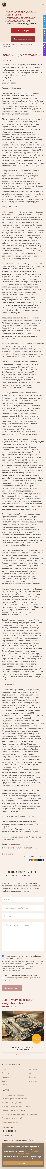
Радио (4, 1085)
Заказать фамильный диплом (14, 1099)
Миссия (32, 1073)
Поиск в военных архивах (13, 1095)
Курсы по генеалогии (11, 1122)
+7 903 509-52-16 (9, 1131)
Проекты (6, 1073)
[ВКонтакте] (30, 860)
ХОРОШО (23, 1163)
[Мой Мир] (36, 860)
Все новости (7, 854)
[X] (39, 860)
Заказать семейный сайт (12, 1118)
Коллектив (6, 1077)
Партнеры (33, 1069)
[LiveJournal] (42, 860)
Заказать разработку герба (13, 1110)
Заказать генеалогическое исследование (23, 1048)
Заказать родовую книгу (12, 1102)
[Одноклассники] (33, 860)
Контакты (33, 1081)
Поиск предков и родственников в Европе (19, 1114)
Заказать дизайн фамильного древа (17, 1106)
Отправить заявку (12, 988)
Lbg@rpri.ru (7, 1135)
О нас (4, 1069)
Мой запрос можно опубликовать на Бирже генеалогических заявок (21, 957)
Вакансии (32, 1077)
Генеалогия (15, 844)
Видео (4, 1081)
